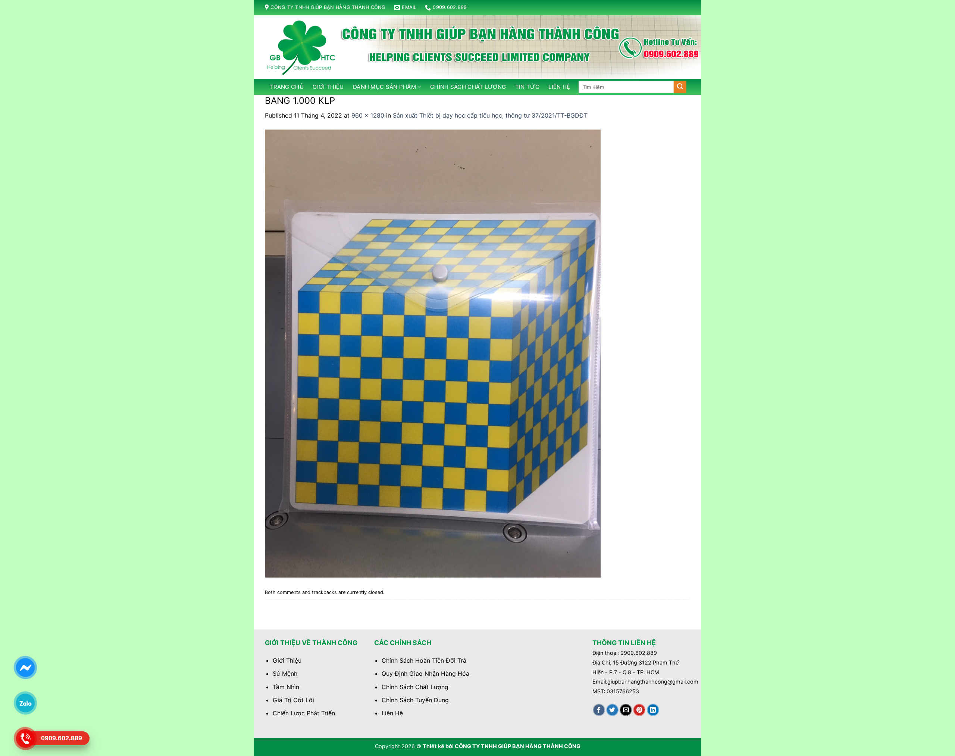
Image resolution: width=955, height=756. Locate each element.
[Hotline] (25, 738)
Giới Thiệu (328, 86)
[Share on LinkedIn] (653, 710)
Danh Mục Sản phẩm (384, 86)
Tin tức (527, 86)
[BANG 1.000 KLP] (433, 353)
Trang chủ (286, 86)
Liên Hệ (392, 713)
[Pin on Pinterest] (639, 710)
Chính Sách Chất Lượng (415, 687)
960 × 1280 (367, 115)
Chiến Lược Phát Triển (304, 713)
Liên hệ (559, 86)
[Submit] (680, 87)
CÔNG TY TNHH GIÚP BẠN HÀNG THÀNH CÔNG (517, 746)
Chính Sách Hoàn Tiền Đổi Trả (424, 660)
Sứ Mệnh (285, 673)
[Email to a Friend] (626, 710)
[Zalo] (25, 703)
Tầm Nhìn (286, 687)
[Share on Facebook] (599, 710)
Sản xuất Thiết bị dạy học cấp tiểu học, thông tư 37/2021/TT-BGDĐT (490, 115)
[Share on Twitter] (612, 710)
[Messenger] (25, 667)
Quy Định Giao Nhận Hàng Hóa (425, 673)
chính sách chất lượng (468, 86)
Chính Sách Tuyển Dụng (415, 700)
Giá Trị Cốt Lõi (293, 700)
